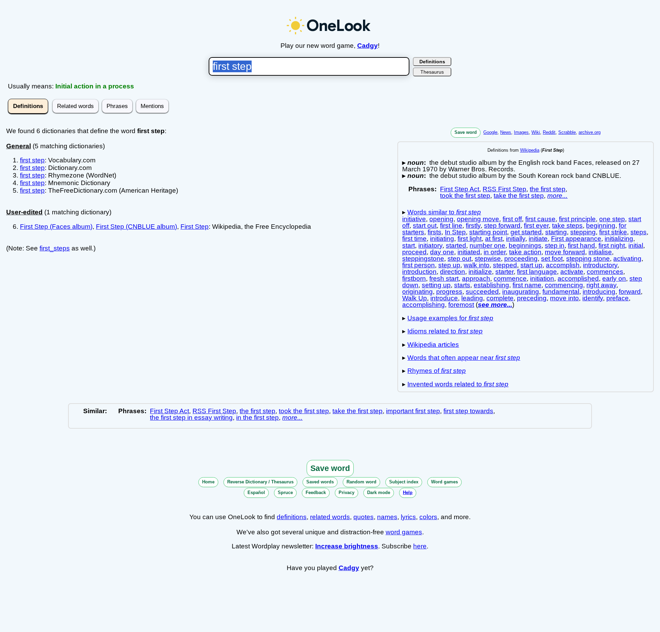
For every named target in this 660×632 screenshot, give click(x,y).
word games (404, 532)
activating (627, 258)
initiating (442, 238)
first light (470, 238)
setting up (436, 285)
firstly (473, 225)
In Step (455, 232)
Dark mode (378, 492)
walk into (477, 265)
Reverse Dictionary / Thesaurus (260, 481)
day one (442, 252)
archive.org (590, 132)
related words (330, 517)
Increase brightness (346, 546)
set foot (552, 258)
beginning (600, 225)
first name (527, 285)
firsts (434, 232)
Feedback (316, 492)
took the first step (465, 195)
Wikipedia (529, 150)
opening (441, 219)
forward (630, 291)
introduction (419, 271)
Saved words (320, 481)
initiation (542, 278)
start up (531, 265)
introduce (444, 298)
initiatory (430, 245)
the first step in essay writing (191, 417)
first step (32, 160)
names (387, 517)
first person (418, 265)
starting (556, 232)
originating (417, 291)
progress (449, 291)
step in (554, 245)
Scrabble (567, 132)
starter (504, 271)
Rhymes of (436, 370)
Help (407, 492)
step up (449, 265)
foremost (461, 304)
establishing (491, 285)
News (505, 132)
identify (592, 298)
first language (537, 271)
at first (494, 238)
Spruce (285, 492)
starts (462, 285)
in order (495, 252)
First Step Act (459, 189)
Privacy (346, 492)
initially (515, 238)
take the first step (519, 195)
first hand (581, 245)
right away (601, 285)
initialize (480, 271)
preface (617, 298)
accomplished (578, 278)
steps (638, 232)
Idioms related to (445, 331)
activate (571, 271)
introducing (599, 291)
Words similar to (444, 212)
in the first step (257, 417)
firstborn (414, 278)
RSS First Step (504, 189)
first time (414, 238)
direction (452, 271)
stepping (583, 232)
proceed (414, 252)
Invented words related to (457, 384)
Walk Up (414, 298)
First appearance (576, 238)
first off (512, 219)
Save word (465, 132)
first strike (613, 232)
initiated (469, 252)
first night (611, 245)
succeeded (482, 291)
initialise (600, 252)
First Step (194, 226)
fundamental (560, 291)
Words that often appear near (463, 357)
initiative (414, 219)
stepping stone (588, 258)
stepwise (488, 258)
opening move (478, 219)
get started (526, 232)
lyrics (408, 517)
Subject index (403, 481)
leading (472, 298)
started (456, 245)
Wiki (535, 132)
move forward (565, 252)
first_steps (55, 248)
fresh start (444, 278)
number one (487, 245)
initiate (538, 238)
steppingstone (423, 258)
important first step (413, 411)
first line (451, 225)
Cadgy (367, 45)
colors (428, 517)
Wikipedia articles (433, 344)
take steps (567, 225)
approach (476, 278)
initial (635, 245)
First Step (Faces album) (56, 226)
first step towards (468, 411)
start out (425, 225)
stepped (505, 265)
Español (256, 492)
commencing (564, 285)
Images (521, 132)
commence (510, 278)
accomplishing (423, 304)
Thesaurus (432, 72)
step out (459, 258)
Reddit (549, 132)
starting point (488, 232)
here (420, 546)
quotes (363, 517)
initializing (619, 238)
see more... (495, 304)
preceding (532, 298)
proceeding (521, 258)
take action (525, 252)
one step (612, 219)
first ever (536, 225)
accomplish (563, 265)
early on (614, 278)
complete (500, 298)
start (408, 245)
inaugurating (520, 291)
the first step (547, 189)
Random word (361, 481)
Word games (444, 481)
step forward (502, 225)
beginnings (525, 245)
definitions (292, 517)
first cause (540, 219)
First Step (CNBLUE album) (136, 226)
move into (564, 298)
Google (490, 132)
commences (605, 271)
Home (208, 481)
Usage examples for (450, 318)
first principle (577, 219)
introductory (600, 265)
